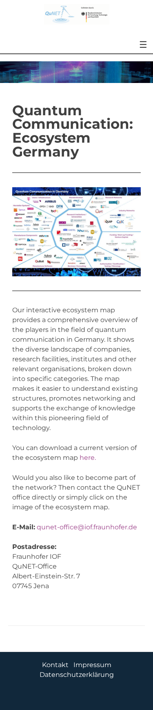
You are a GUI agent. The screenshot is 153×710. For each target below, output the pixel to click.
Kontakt (55, 665)
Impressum (92, 665)
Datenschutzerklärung (77, 675)
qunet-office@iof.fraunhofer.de (87, 527)
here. (88, 457)
